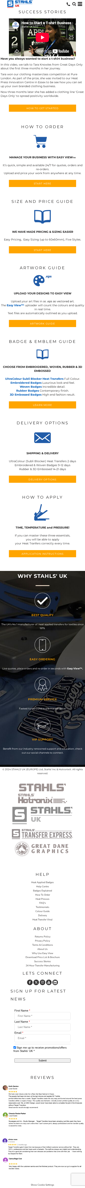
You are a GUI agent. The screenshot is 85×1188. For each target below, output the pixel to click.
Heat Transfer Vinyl (42, 919)
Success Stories (42, 961)
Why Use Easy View (42, 953)
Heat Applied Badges (42, 882)
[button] (42, 142)
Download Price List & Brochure (43, 957)
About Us (42, 949)
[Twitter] (36, 982)
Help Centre (42, 886)
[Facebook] (30, 982)
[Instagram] (42, 982)
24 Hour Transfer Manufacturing (43, 965)
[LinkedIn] (55, 982)
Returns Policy (42, 936)
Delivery (42, 915)
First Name (22, 1010)
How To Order (42, 894)
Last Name (22, 1021)
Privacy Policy (42, 940)
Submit (43, 1060)
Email (18, 1032)
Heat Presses (42, 899)
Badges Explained (42, 890)
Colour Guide (42, 911)
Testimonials (42, 907)
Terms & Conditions (42, 945)
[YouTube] (49, 982)
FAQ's (42, 903)
